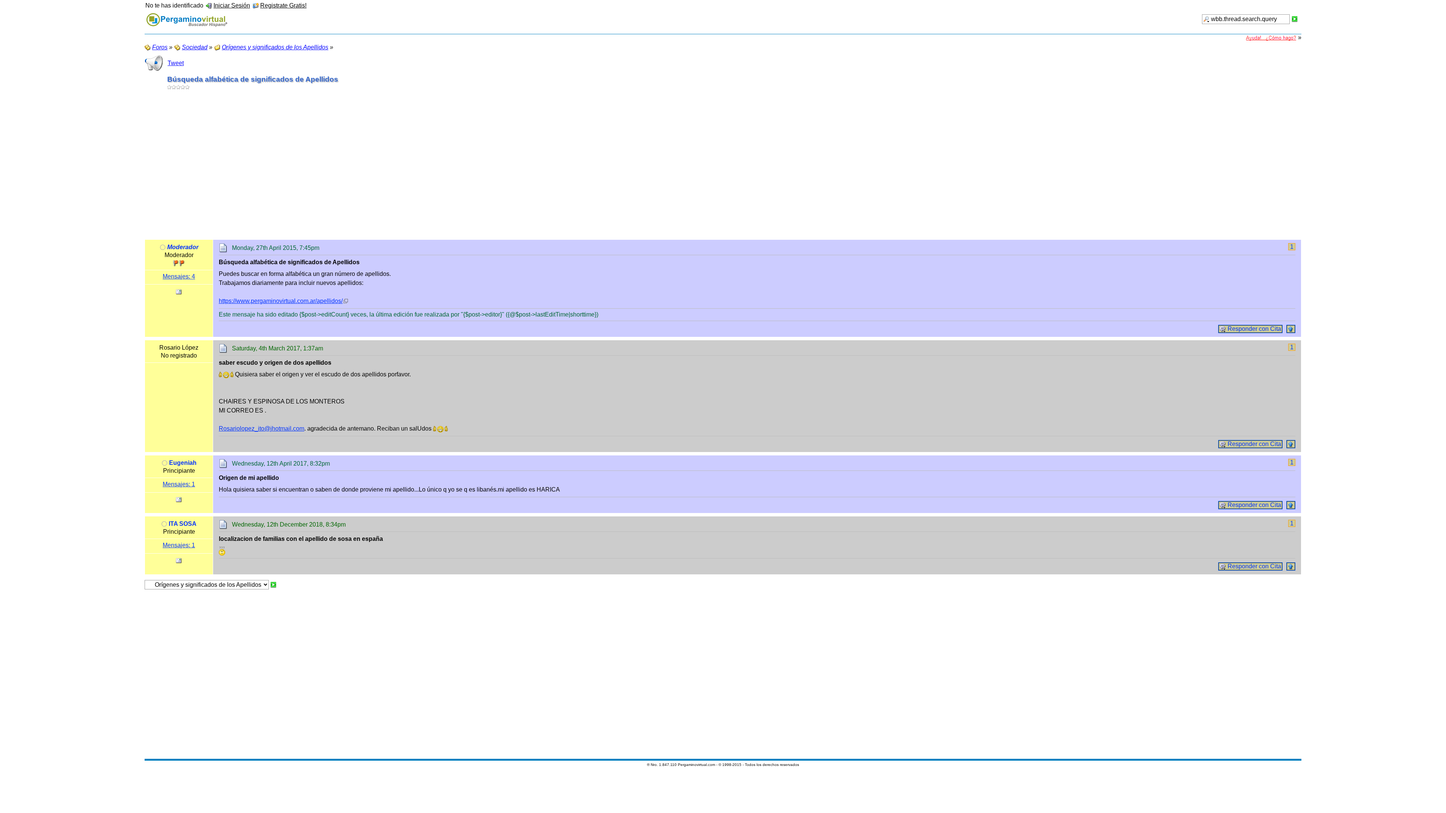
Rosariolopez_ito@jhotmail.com (261, 428)
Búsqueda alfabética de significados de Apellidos (252, 79)
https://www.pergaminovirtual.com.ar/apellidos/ (281, 301)
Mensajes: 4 (179, 276)
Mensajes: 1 (179, 484)
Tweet (176, 63)
